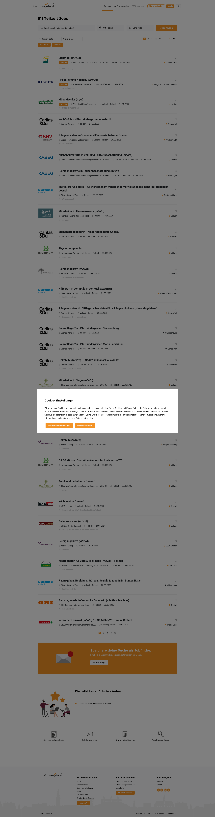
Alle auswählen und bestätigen (59, 425)
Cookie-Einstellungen (84, 425)
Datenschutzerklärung (85, 418)
